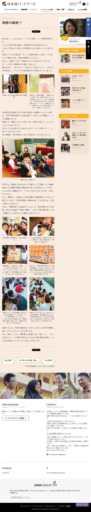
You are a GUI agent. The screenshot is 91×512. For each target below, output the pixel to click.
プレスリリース (25, 506)
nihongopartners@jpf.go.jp (57, 454)
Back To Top (82, 504)
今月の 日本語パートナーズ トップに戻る (40, 366)
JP (84, 4)
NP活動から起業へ (78, 145)
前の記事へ (8, 361)
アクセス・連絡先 (65, 506)
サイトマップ (38, 506)
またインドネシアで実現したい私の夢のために (79, 135)
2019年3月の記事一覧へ (28, 360)
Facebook (5, 473)
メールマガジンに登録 (14, 418)
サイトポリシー (51, 506)
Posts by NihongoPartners (56, 473)
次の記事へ (48, 361)
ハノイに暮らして (78, 100)
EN (87, 4)
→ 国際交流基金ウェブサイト (20, 497)
